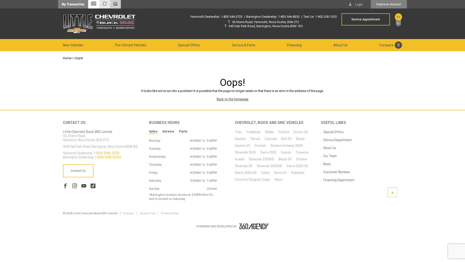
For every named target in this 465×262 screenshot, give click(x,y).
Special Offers (189, 45)
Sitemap (128, 213)
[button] (73, 4)
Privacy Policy (169, 213)
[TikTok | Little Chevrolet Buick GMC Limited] (93, 185)
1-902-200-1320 (326, 16)
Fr (398, 23)
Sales (153, 131)
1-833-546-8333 (289, 16)
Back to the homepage (232, 99)
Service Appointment (365, 19)
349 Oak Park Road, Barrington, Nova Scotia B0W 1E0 (265, 26)
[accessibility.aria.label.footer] (254, 226)
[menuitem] (73, 45)
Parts (183, 131)
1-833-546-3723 (231, 16)
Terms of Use (147, 213)
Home (67, 58)
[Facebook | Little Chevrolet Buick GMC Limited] (65, 185)
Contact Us (78, 170)
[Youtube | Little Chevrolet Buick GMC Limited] (83, 185)
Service (168, 131)
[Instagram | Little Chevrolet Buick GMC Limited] (74, 185)
